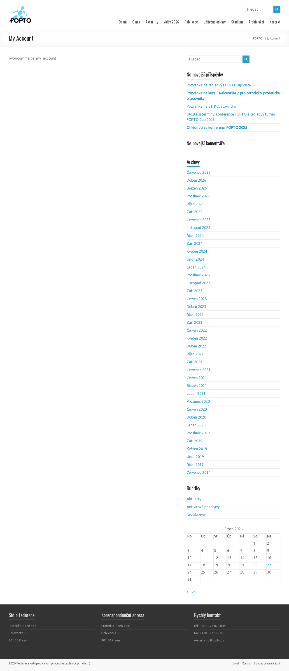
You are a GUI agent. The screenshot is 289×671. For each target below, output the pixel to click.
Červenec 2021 (198, 370)
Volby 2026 (171, 22)
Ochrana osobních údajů (267, 663)
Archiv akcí (256, 22)
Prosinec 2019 (198, 433)
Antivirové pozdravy (203, 507)
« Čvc (191, 592)
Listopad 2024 (198, 228)
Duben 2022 (196, 346)
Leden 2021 (196, 393)
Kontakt (275, 22)
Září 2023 (194, 291)
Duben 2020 (196, 417)
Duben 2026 (196, 180)
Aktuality (152, 22)
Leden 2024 (196, 267)
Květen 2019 (197, 449)
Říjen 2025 (195, 204)
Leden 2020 (196, 425)
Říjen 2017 (195, 465)
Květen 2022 (197, 338)
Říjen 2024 (195, 236)
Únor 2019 (195, 457)
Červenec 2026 (198, 172)
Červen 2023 (197, 299)
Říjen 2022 (195, 314)
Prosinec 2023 (198, 275)
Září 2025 (194, 212)
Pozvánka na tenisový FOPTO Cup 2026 (219, 85)
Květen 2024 (197, 251)
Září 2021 (194, 362)
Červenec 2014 (198, 472)
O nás (136, 22)
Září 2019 (194, 441)
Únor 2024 (195, 259)
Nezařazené (196, 515)
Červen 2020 (197, 409)
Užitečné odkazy (214, 22)
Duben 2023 (196, 307)
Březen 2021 (197, 386)
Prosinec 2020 (198, 401)
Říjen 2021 (195, 354)
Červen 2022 (197, 330)
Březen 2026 (197, 188)
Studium (237, 22)
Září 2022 (194, 322)
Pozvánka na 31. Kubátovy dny (212, 106)
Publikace (191, 22)
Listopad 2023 (198, 283)
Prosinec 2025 (198, 196)
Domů (123, 22)
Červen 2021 (197, 378)
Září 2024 (194, 243)
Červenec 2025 (198, 220)
